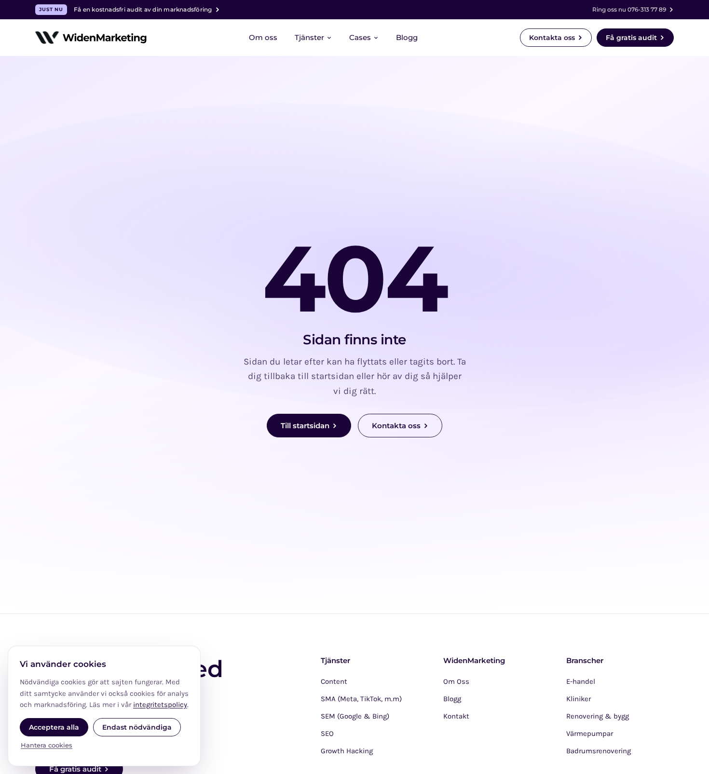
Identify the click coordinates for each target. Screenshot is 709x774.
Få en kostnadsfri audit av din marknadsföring (125, 9)
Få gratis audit (631, 37)
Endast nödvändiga (137, 727)
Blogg (407, 37)
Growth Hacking (347, 751)
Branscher (584, 660)
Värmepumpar (589, 733)
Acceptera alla (54, 727)
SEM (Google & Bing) (355, 716)
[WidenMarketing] (91, 37)
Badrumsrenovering (598, 751)
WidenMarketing (474, 660)
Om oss (263, 37)
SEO (327, 733)
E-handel (580, 681)
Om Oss (456, 681)
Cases (360, 37)
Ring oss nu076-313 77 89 (629, 9)
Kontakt (456, 716)
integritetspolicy (160, 704)
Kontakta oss (552, 37)
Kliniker (578, 698)
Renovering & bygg (597, 716)
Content (334, 681)
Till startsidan (305, 425)
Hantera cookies (46, 745)
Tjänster (309, 37)
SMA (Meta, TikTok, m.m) (361, 698)
